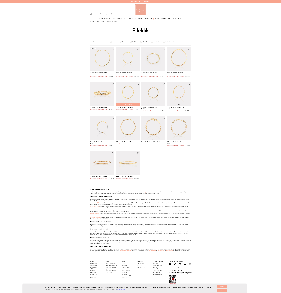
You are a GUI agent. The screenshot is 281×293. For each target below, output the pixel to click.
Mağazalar (139, 265)
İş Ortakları (92, 270)
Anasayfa (92, 21)
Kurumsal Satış (93, 277)
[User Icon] (100, 14)
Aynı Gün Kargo (156, 272)
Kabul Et (222, 286)
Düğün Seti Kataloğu (157, 274)
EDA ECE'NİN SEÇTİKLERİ (104, 18)
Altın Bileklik (155, 263)
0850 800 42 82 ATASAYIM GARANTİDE (140, 1)
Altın (98, 21)
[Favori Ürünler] (111, 14)
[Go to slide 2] (179, 104)
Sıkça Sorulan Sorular (126, 268)
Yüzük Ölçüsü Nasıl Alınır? (127, 275)
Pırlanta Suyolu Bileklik (157, 270)
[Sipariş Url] (106, 13)
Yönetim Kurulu (93, 263)
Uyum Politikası (109, 272)
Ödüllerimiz (92, 268)
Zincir (102, 21)
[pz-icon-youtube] (185, 264)
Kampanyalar (93, 272)
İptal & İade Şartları (126, 267)
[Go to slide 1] (178, 104)
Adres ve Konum (140, 263)
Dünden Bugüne (93, 267)
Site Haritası (124, 274)
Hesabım (123, 263)
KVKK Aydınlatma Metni (111, 263)
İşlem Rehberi (124, 272)
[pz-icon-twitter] (175, 264)
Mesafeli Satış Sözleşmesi (111, 265)
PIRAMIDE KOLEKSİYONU (160, 18)
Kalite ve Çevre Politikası (111, 267)
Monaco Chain (156, 268)
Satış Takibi (124, 265)
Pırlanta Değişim (125, 277)
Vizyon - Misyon (93, 265)
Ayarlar (222, 290)
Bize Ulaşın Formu (141, 267)
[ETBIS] (180, 279)
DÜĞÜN (180, 18)
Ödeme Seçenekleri (126, 270)
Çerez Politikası (121, 289)
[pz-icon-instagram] (180, 264)
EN (95, 14)
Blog (91, 275)
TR (93, 14)
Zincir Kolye (155, 267)
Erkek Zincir (108, 21)
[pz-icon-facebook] (170, 264)
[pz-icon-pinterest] (190, 264)
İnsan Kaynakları (93, 274)
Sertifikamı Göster (141, 268)
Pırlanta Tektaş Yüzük (157, 265)
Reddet (180, 287)
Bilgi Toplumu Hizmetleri (111, 270)
